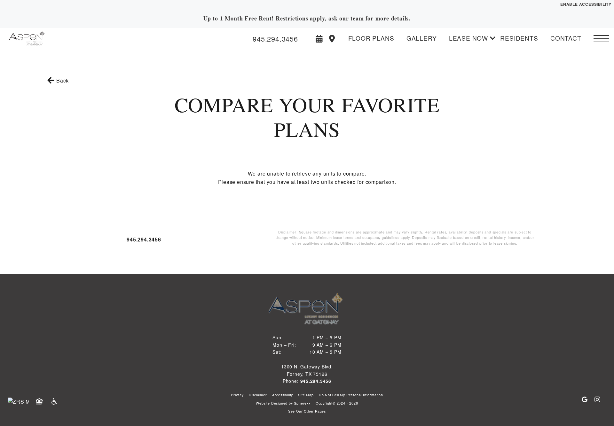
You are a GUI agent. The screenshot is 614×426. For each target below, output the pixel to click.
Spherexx (302, 403)
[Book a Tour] (319, 39)
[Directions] (332, 39)
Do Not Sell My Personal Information (351, 394)
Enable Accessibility (585, 4)
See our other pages (307, 411)
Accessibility (282, 394)
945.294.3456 (144, 239)
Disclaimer (258, 394)
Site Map (305, 394)
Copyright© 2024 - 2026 (337, 403)
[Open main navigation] (601, 38)
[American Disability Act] (56, 402)
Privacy (237, 394)
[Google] (587, 400)
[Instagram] (597, 400)
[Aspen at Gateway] (40, 39)
